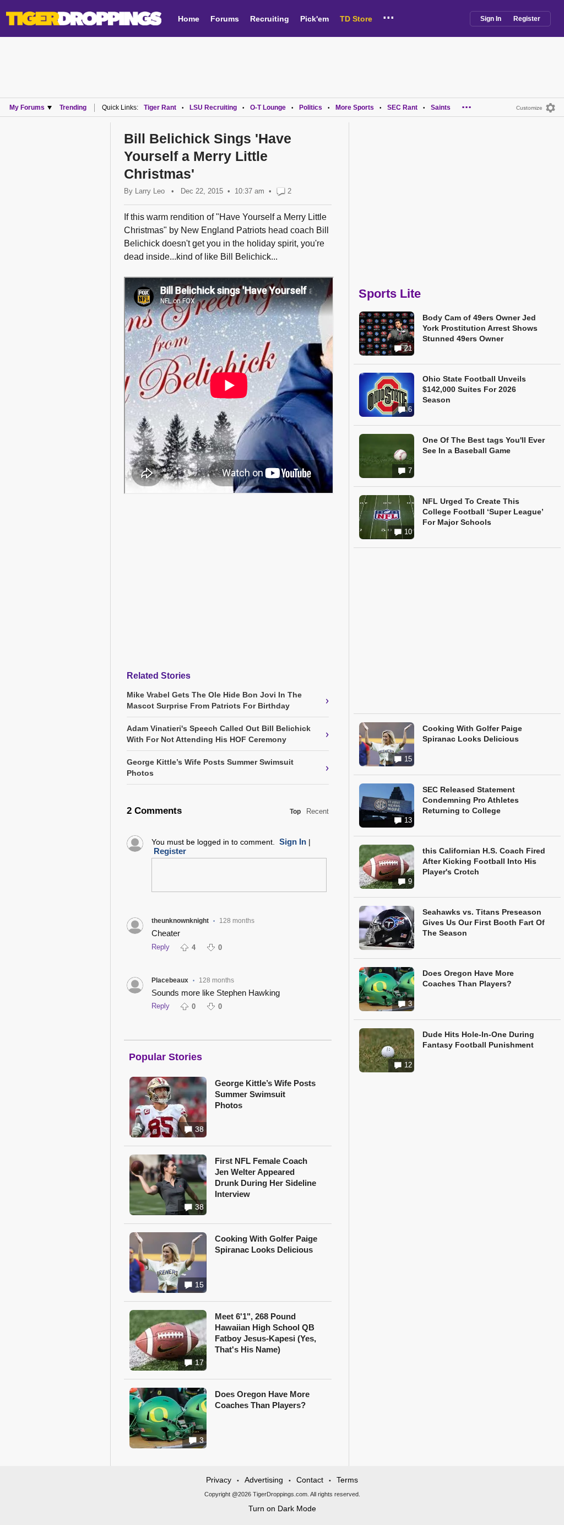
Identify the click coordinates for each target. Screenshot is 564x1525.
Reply (160, 947)
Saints (441, 107)
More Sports (354, 107)
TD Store (356, 19)
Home (188, 19)
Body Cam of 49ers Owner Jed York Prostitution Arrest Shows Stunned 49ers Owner (480, 328)
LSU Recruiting (213, 107)
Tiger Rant (160, 107)
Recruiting (269, 19)
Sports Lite (390, 293)
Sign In (490, 19)
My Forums (27, 107)
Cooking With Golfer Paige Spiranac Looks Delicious (266, 1244)
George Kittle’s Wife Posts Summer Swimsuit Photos (265, 1094)
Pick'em (314, 19)
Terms (347, 1479)
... (388, 16)
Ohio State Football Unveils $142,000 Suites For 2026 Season (474, 389)
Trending (72, 107)
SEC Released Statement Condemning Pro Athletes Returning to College (470, 800)
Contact (309, 1479)
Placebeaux (169, 980)
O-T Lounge (268, 107)
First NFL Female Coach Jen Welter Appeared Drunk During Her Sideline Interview (265, 1177)
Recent (317, 811)
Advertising (264, 1479)
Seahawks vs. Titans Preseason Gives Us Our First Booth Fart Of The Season (483, 922)
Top (295, 811)
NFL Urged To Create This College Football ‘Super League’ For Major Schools (482, 512)
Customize (529, 108)
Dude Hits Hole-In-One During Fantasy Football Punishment (478, 1039)
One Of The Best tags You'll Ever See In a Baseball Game (483, 445)
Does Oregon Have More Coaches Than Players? (262, 1399)
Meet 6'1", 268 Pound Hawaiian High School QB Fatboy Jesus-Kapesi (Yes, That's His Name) (265, 1333)
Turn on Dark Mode (282, 1508)
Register (526, 19)
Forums (224, 19)
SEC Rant (402, 107)
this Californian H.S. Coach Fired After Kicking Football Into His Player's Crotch (483, 861)
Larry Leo (150, 191)
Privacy (218, 1479)
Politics (310, 107)
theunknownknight (180, 921)
